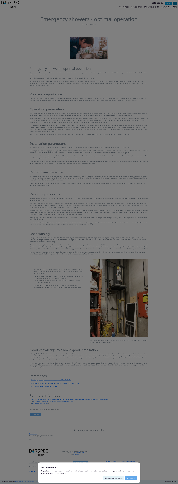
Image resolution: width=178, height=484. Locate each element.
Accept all (132, 478)
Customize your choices (114, 478)
